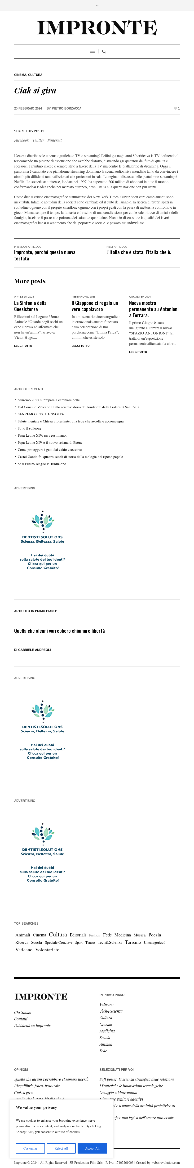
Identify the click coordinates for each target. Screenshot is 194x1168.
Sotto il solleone (29, 428)
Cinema (20, 75)
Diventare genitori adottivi (121, 1099)
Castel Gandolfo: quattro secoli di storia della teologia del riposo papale (70, 456)
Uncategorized (154, 942)
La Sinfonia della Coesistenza (30, 305)
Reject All (61, 1148)
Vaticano (23, 949)
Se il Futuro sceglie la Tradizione (42, 463)
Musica (140, 935)
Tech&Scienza (110, 942)
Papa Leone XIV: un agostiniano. (42, 435)
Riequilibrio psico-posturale (37, 1085)
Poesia (155, 934)
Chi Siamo (22, 1012)
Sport (79, 942)
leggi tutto (81, 345)
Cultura (35, 75)
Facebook (21, 140)
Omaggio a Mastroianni (118, 1092)
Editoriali (78, 935)
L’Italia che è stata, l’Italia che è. (138, 251)
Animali (22, 935)
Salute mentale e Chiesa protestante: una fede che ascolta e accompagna (71, 421)
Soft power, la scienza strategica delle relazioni (137, 1079)
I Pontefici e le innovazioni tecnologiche (131, 1085)
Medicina (123, 935)
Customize (30, 1148)
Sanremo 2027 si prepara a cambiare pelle (49, 399)
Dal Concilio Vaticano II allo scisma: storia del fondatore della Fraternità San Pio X (79, 406)
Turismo (133, 942)
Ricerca (21, 942)
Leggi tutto (23, 345)
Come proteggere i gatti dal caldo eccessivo (50, 449)
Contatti (20, 1018)
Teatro (90, 942)
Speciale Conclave (58, 942)
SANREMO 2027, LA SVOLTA (41, 414)
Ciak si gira (23, 1092)
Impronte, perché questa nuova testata (44, 255)
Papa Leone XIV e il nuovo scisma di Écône (50, 442)
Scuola (36, 942)
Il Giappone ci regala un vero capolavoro (95, 305)
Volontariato (47, 949)
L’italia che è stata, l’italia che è (39, 1099)
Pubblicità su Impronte (32, 1025)
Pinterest (55, 140)
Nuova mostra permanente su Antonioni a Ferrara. (154, 309)
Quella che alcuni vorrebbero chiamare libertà (59, 630)
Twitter (38, 140)
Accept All (92, 1148)
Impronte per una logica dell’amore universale (137, 1117)
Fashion (94, 934)
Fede (107, 935)
